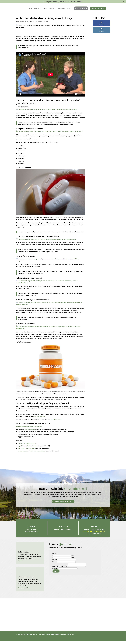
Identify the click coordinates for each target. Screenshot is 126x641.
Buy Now (20, 561)
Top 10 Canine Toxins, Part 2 (27, 448)
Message (55, 568)
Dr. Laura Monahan (23, 21)
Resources (61, 8)
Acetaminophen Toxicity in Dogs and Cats (31, 451)
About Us (36, 8)
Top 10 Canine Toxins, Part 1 (27, 446)
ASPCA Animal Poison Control (27, 443)
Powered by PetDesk (44, 634)
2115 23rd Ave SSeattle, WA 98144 (31, 530)
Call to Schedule (23, 588)
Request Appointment (98, 8)
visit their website (39, 416)
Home (30, 8)
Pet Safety (45, 21)
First (73, 555)
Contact (69, 8)
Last (73, 558)
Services (51, 8)
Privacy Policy (55, 634)
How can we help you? (60, 566)
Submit (56, 571)
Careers (45, 8)
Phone (54, 562)
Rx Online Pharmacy (81, 8)
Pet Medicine (39, 21)
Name (54, 553)
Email (54, 560)
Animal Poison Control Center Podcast (29, 426)
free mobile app (30, 430)
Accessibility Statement (67, 634)
